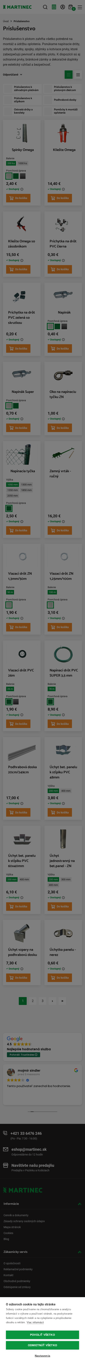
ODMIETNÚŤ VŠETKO (42, 1345)
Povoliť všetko (42, 1334)
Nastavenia (42, 1355)
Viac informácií (35, 1322)
